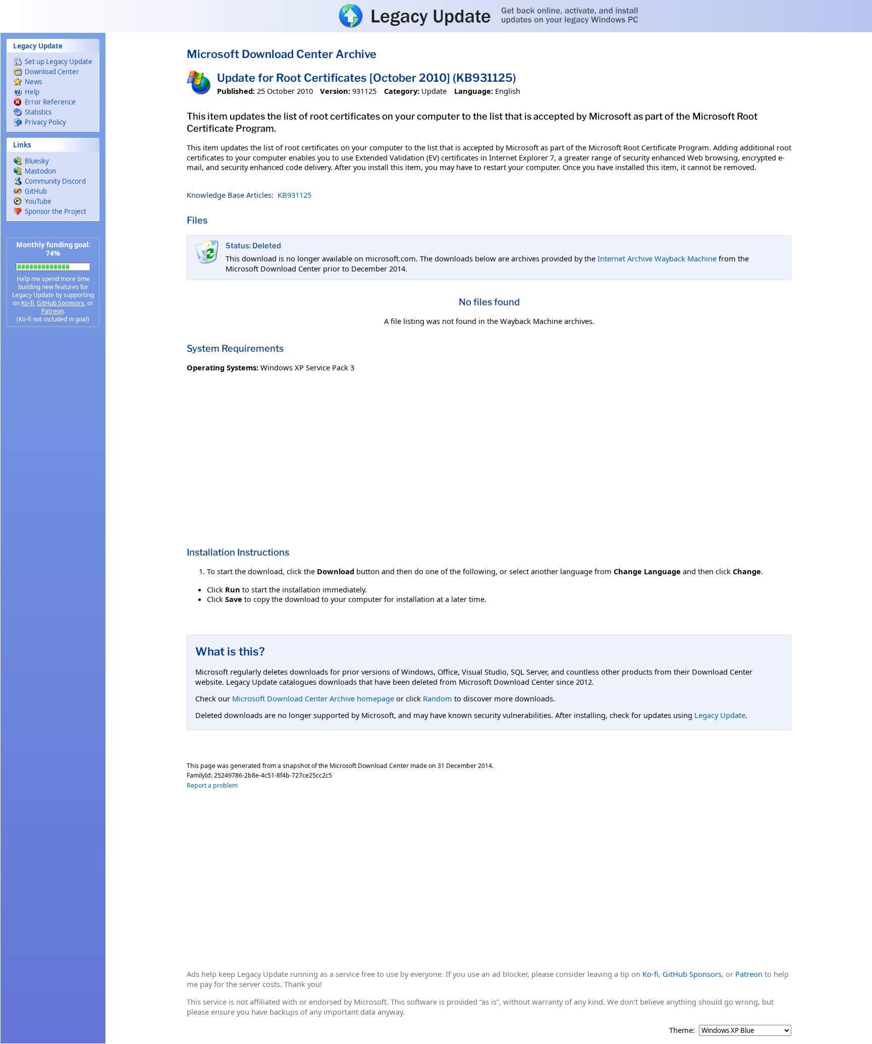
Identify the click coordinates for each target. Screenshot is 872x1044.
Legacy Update (719, 715)
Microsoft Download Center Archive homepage (313, 698)
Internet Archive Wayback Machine (657, 258)
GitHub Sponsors (60, 303)
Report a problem (212, 785)
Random (437, 698)
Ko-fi (27, 303)
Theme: (682, 1030)
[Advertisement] (53, 494)
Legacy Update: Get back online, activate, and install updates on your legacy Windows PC (436, 16)
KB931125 (294, 195)
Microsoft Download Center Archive (281, 54)
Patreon (52, 311)
